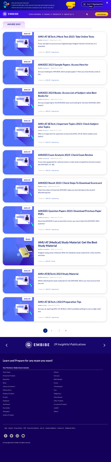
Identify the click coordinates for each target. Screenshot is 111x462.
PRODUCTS (57, 14)
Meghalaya (57, 393)
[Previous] (59, 330)
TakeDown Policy (70, 428)
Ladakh (56, 408)
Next (104, 345)
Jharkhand (6, 404)
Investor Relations (50, 428)
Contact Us (60, 428)
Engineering (55, 52)
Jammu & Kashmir (9, 386)
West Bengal (58, 379)
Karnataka (6, 408)
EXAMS (47, 14)
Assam (56, 383)
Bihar (5, 383)
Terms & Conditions (33, 428)
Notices (10, 428)
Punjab (5, 397)
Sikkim (56, 411)
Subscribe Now (71, 5)
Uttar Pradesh (58, 401)
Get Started (102, 14)
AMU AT (47, 52)
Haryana (57, 376)
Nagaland (6, 401)
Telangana (6, 411)
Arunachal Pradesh (60, 404)
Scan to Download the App (95, 5)
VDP (24, 428)
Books (53, 261)
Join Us (42, 428)
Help (5, 428)
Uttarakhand (58, 397)
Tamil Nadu (6, 372)
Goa (55, 390)
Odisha (56, 372)
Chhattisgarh (58, 386)
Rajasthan (6, 379)
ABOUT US (68, 14)
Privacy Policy (18, 428)
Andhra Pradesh (8, 415)
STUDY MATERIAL (35, 14)
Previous (6, 345)
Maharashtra (7, 390)
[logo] (10, 16)
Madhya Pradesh (8, 393)
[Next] (66, 330)
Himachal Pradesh (9, 376)
